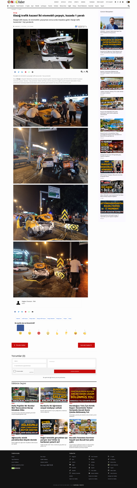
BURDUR (56, 1)
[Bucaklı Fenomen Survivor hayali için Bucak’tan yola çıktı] (83, 426)
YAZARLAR (91, 1)
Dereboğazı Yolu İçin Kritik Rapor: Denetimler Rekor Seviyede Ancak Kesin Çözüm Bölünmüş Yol (82, 409)
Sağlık (69, 6)
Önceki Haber (20, 345)
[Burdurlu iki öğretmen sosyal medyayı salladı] (54, 395)
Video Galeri (113, 470)
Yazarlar (74, 470)
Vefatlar (56, 6)
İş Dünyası (43, 6)
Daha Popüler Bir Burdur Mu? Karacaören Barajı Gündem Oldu (23, 408)
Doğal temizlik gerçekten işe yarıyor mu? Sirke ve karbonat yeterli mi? (54, 440)
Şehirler (71, 476)
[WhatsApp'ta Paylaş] (29, 72)
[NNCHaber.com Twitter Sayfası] (120, 2)
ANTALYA (63, 1)
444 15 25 (50, 465)
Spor (32, 6)
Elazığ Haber (32, 318)
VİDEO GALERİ (100, 1)
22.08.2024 (17, 26)
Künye (13, 456)
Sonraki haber (85, 345)
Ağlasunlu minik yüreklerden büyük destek (24, 439)
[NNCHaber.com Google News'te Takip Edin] (81, 26)
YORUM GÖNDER (75, 371)
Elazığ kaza (59, 318)
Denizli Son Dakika (112, 479)
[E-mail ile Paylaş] (32, 72)
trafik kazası (25, 318)
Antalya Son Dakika (112, 476)
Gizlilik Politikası (44, 459)
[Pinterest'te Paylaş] (25, 72)
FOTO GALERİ (109, 1)
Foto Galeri (93, 470)
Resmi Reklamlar (82, 6)
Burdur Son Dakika (93, 476)
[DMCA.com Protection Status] (16, 468)
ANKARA (83, 1)
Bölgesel (12, 6)
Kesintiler (90, 6)
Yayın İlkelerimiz (15, 459)
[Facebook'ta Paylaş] (15, 72)
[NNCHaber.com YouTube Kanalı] (122, 2)
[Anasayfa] (8, 6)
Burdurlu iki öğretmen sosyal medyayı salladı (51, 407)
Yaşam (102, 6)
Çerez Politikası (15, 462)
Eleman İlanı (63, 6)
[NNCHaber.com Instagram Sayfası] (117, 2)
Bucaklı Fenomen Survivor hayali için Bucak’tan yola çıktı (81, 440)
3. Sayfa (27, 6)
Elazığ (15, 12)
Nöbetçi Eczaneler (76, 473)
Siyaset (97, 6)
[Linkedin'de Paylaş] (22, 72)
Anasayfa (14, 9)
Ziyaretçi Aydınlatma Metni (18, 465)
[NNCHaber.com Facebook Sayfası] (115, 2)
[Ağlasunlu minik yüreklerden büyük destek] (25, 426)
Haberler (18, 318)
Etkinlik (37, 6)
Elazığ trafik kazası (41, 318)
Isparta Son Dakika (93, 479)
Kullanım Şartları (44, 462)
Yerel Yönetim (20, 6)
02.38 (24, 26)
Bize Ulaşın (43, 456)
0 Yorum (31, 26)
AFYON (70, 1)
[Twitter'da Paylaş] (18, 72)
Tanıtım (50, 6)
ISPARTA (76, 1)
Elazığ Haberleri (51, 318)
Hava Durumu (113, 473)
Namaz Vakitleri (94, 473)
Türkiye (65, 318)
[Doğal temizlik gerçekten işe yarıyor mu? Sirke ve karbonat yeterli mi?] (54, 426)
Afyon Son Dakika (73, 479)
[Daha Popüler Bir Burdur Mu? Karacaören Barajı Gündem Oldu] (25, 395)
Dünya (74, 6)
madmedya (76, 485)
